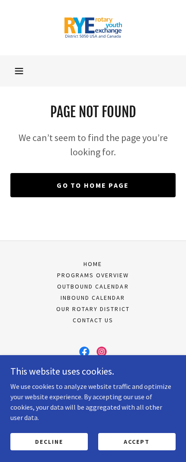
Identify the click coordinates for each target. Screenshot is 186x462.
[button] (19, 71)
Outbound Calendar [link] (92, 286)
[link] (93, 27)
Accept (137, 441)
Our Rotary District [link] (92, 309)
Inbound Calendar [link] (93, 298)
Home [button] (92, 264)
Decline (49, 441)
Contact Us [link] (93, 320)
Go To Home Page (93, 185)
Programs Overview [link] (93, 275)
